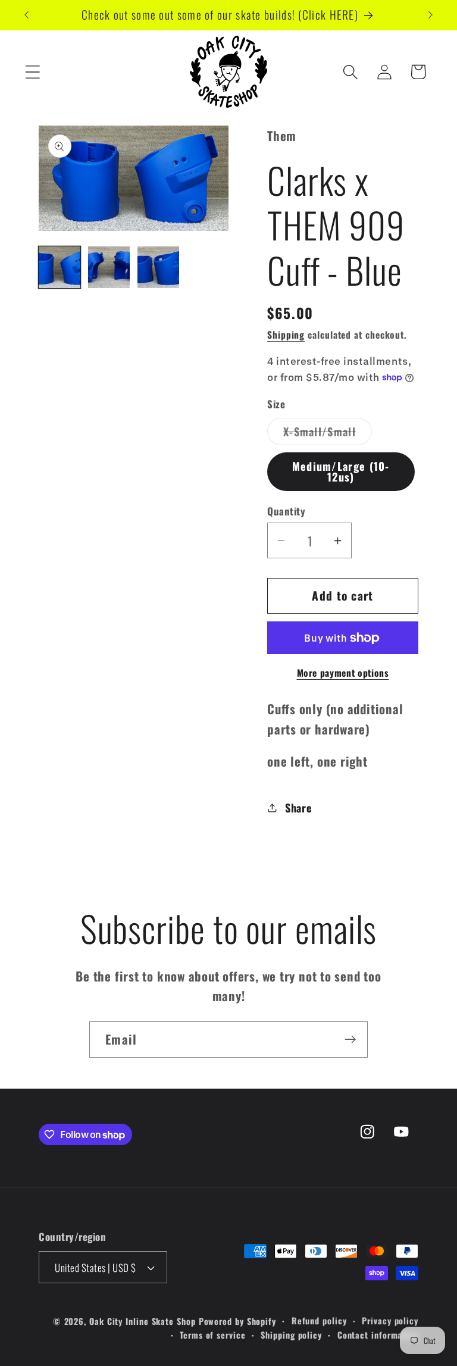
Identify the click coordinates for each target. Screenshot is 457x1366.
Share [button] (298, 807)
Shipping (286, 334)
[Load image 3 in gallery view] (158, 267)
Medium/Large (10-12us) (341, 471)
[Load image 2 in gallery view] (109, 267)
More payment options (343, 673)
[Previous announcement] (26, 15)
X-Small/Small (327, 434)
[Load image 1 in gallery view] (59, 267)
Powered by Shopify (237, 1321)
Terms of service (213, 1335)
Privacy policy (390, 1320)
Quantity (286, 511)
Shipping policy (291, 1335)
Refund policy (319, 1320)
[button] (32, 72)
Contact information (377, 1335)
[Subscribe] (350, 1039)
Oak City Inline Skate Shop (142, 1321)
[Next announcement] (431, 15)
